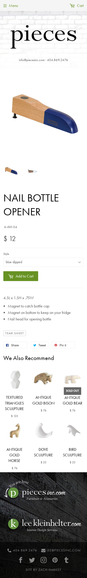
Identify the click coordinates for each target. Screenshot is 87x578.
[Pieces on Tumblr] (66, 560)
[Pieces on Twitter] (32, 560)
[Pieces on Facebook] (21, 560)
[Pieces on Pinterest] (55, 560)
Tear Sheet (14, 333)
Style (6, 254)
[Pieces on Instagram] (43, 560)
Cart (80, 5)
